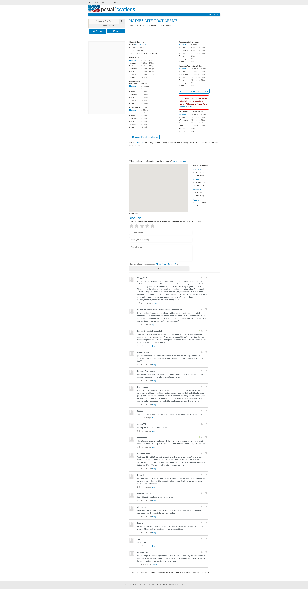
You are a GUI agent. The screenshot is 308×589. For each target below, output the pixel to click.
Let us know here (179, 161)
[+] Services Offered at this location (144, 137)
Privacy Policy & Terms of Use (166, 264)
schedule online (186, 107)
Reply (156, 303)
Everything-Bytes (141, 585)
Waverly (195, 200)
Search (94, 2)
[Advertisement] (173, 34)
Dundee (195, 180)
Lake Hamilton (198, 169)
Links (105, 2)
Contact (117, 2)
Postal (117, 9)
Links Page (140, 143)
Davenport (196, 190)
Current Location (107, 26)
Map (117, 31)
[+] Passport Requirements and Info (194, 91)
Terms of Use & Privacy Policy (167, 585)
